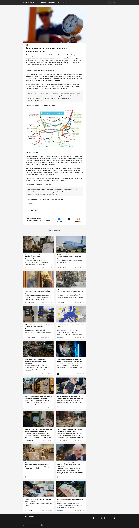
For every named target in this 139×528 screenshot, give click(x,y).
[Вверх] (113, 518)
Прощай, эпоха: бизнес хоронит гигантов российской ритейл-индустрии (69, 430)
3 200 (51, 407)
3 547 (51, 373)
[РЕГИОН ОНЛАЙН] (25, 267)
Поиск (64, 2)
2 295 (83, 477)
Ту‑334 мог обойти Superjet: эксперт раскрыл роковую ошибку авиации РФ (69, 255)
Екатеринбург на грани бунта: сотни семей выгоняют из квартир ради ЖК (38, 255)
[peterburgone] (58, 374)
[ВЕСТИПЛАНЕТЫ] (25, 440)
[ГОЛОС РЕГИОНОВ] (58, 267)
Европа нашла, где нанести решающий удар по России (70, 325)
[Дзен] (104, 518)
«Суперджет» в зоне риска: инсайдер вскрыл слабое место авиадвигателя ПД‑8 (70, 290)
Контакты (31, 519)
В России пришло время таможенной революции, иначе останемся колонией (37, 463)
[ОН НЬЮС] (58, 302)
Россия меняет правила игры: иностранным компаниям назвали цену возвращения (38, 397)
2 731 (83, 440)
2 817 (51, 440)
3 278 (83, 373)
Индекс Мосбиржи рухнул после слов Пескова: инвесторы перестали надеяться (70, 397)
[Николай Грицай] (26, 45)
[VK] (100, 518)
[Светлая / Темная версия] (109, 2)
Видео (58, 2)
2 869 (83, 407)
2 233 (51, 510)
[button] (28, 210)
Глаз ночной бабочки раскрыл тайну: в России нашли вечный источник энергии (69, 360)
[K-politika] (58, 337)
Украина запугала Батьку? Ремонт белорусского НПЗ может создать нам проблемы (68, 464)
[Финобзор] (29, 2)
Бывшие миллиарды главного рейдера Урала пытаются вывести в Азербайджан (37, 290)
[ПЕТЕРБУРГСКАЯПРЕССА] (25, 407)
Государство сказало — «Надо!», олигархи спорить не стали (38, 500)
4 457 (51, 302)
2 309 (51, 477)
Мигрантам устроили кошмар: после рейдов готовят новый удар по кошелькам (38, 430)
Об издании (38, 519)
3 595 (83, 337)
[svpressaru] (25, 477)
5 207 (83, 267)
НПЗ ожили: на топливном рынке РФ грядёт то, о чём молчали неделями (38, 325)
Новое (51, 2)
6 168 (51, 267)
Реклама (25, 519)
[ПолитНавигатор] (25, 302)
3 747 (51, 337)
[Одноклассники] (97, 518)
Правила (45, 519)
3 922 (83, 302)
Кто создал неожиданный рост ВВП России (70, 499)
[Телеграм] (93, 518)
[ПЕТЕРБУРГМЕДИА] (25, 337)
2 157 (83, 510)
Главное (43, 2)
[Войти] (114, 2)
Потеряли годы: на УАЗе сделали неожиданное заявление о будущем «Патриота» (36, 361)
